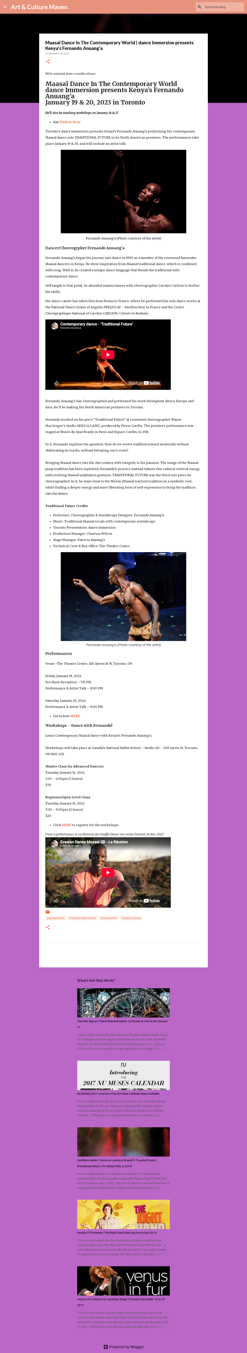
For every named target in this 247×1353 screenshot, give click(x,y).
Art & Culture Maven (39, 7)
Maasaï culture (131, 918)
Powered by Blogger (126, 1347)
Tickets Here (70, 122)
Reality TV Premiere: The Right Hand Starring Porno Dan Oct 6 (116, 1232)
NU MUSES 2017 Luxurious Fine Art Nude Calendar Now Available (118, 1093)
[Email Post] (47, 913)
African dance (56, 918)
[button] (47, 61)
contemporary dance (82, 918)
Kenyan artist (109, 918)
